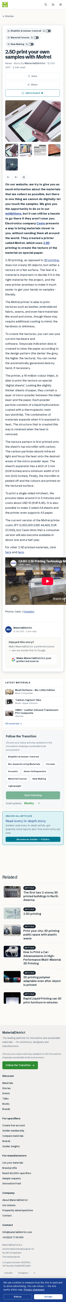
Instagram (23, 1273)
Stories (6, 1088)
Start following (33, 795)
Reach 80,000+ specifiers (16, 1173)
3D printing (51, 260)
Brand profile (9, 1167)
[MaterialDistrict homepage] (12, 4)
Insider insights (11, 1146)
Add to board (32, 93)
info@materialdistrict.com (17, 1232)
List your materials (12, 1162)
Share (34, 84)
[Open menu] (61, 5)
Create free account (13, 1125)
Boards (6, 1141)
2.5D (46, 243)
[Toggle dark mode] (53, 5)
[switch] (47, 31)
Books (5, 1103)
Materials (7, 1083)
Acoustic (13, 771)
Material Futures (20, 37)
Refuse (17, 1296)
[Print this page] (24, 177)
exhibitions (13, 213)
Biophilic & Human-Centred (26, 30)
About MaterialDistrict (15, 1200)
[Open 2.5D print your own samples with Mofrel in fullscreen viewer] (33, 121)
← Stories (8, 16)
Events (6, 1093)
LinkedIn (8, 1273)
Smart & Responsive (35, 771)
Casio (41, 223)
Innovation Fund (11, 1183)
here (8, 552)
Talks (5, 1098)
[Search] (46, 5)
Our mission (9, 1205)
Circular (50, 764)
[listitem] (11, 150)
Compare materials (13, 1135)
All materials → (13, 723)
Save (34, 76)
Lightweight (14, 786)
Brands (6, 1109)
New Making (17, 44)
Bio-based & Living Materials (24, 764)
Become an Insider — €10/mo (33, 839)
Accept (48, 1296)
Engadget (29, 611)
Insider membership (13, 1130)
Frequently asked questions (17, 1210)
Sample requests (11, 1178)
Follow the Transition (20, 1065)
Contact (7, 1215)
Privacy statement (34, 1289)
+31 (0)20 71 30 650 (13, 1237)
